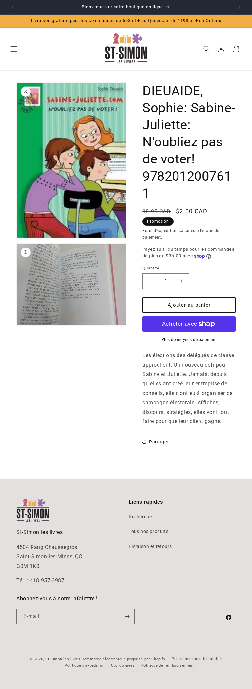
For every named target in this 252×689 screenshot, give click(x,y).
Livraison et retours (150, 546)
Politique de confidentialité (197, 659)
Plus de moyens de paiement (189, 339)
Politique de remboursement (167, 665)
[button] (14, 49)
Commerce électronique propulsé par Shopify (123, 659)
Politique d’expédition (84, 665)
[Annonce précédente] (13, 7)
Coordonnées (123, 665)
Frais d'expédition (160, 230)
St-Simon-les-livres (62, 659)
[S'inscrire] (127, 616)
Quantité (150, 268)
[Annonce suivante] (239, 7)
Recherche (140, 516)
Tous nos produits (148, 531)
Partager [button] (159, 441)
